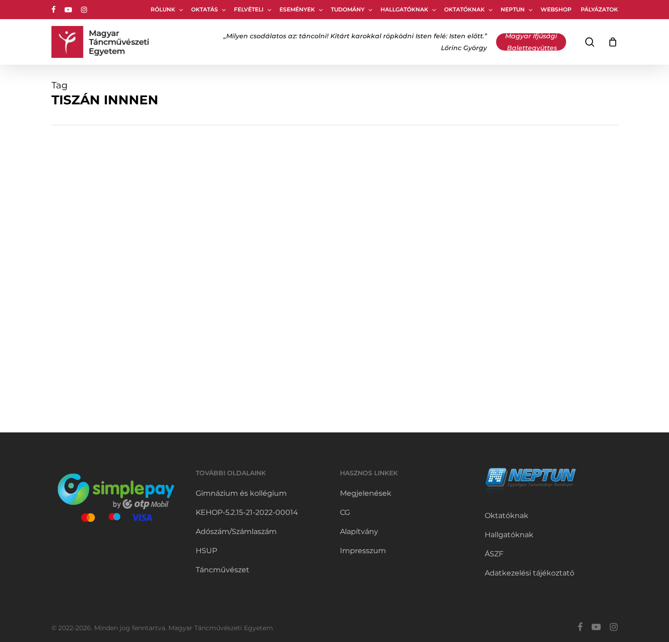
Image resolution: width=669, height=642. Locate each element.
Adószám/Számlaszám (236, 531)
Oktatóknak (506, 515)
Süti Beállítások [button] (521, 619)
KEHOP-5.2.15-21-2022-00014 (247, 512)
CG (345, 512)
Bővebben (640, 619)
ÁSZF (494, 554)
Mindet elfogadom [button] (587, 619)
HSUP (206, 550)
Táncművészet (222, 569)
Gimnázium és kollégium (241, 493)
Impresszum (363, 550)
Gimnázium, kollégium (103, 286)
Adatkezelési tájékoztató (529, 573)
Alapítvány (359, 531)
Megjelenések (365, 493)
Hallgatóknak (509, 534)
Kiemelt (158, 286)
